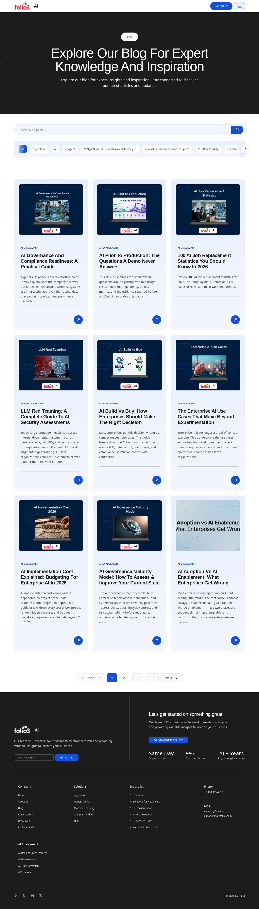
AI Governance (26, 859)
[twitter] (24, 896)
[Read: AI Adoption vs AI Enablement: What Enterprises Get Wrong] (235, 640)
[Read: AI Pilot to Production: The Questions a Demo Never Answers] (156, 319)
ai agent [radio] (70, 149)
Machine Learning (84, 808)
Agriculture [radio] (39, 149)
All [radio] (22, 149)
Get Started (66, 757)
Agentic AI (80, 795)
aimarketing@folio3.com (218, 816)
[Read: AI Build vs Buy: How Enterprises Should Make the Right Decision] (156, 480)
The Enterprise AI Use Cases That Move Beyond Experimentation (206, 416)
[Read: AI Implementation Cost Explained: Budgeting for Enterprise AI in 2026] (78, 640)
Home (21, 795)
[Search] (237, 130)
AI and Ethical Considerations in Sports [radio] (167, 149)
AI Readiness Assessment (32, 853)
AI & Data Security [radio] (208, 149)
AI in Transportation (141, 808)
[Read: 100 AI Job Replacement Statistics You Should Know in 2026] (235, 319)
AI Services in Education (143, 827)
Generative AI (82, 801)
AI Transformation (28, 866)
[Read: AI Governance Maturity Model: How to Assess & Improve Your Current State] (156, 640)
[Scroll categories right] (244, 149)
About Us (23, 801)
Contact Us (221, 6)
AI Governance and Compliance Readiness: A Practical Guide (49, 261)
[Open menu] (239, 6)
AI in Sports (136, 795)
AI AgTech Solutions (141, 814)
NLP (76, 821)
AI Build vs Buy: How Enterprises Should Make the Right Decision (127, 416)
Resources (24, 821)
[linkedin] (32, 896)
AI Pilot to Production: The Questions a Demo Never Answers (129, 261)
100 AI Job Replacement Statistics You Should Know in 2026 (204, 261)
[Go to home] (26, 730)
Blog (20, 808)
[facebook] (16, 896)
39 (152, 678)
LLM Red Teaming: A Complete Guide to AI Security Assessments (45, 416)
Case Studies (25, 814)
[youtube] (40, 896)
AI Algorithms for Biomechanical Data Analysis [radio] (110, 149)
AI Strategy (24, 872)
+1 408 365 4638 (213, 792)
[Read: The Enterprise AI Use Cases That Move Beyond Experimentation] (235, 480)
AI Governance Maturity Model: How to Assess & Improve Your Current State (129, 577)
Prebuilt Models (27, 827)
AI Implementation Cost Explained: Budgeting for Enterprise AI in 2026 (49, 577)
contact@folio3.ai (214, 811)
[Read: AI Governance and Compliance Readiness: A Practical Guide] (78, 319)
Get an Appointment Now (168, 739)
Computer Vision (83, 814)
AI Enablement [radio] (235, 149)
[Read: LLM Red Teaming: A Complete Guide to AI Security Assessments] (78, 480)
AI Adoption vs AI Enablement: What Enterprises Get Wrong (203, 577)
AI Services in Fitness (142, 821)
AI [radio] (55, 149)
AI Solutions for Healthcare (145, 801)
